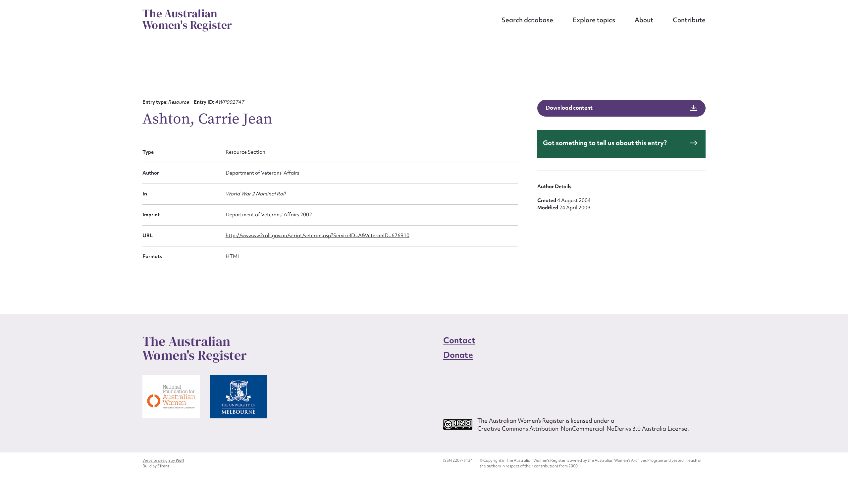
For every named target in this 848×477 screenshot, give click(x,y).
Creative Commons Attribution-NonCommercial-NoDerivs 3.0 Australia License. (583, 428)
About (644, 20)
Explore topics (594, 20)
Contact (459, 340)
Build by (155, 466)
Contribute (689, 20)
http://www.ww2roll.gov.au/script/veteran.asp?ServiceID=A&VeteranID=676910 (317, 235)
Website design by (163, 460)
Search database (527, 20)
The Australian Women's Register (187, 19)
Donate (458, 354)
